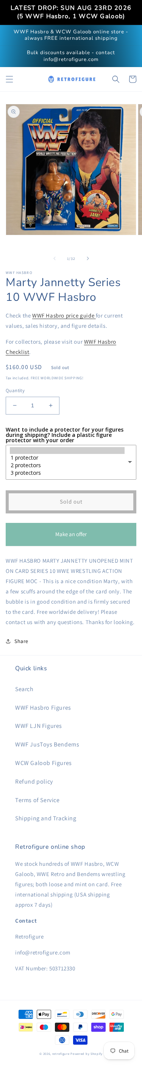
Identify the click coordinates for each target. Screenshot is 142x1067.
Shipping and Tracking (45, 818)
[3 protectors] (67, 473)
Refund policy (34, 781)
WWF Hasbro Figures (43, 708)
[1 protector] (67, 458)
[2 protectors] (67, 465)
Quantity (15, 390)
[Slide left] (54, 258)
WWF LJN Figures (38, 726)
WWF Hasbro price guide (64, 315)
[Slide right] (88, 258)
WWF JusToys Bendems (47, 744)
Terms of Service (37, 800)
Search (24, 689)
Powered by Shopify (86, 1053)
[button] (9, 79)
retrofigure (61, 1053)
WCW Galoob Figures (43, 763)
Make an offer (71, 538)
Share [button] (21, 641)
